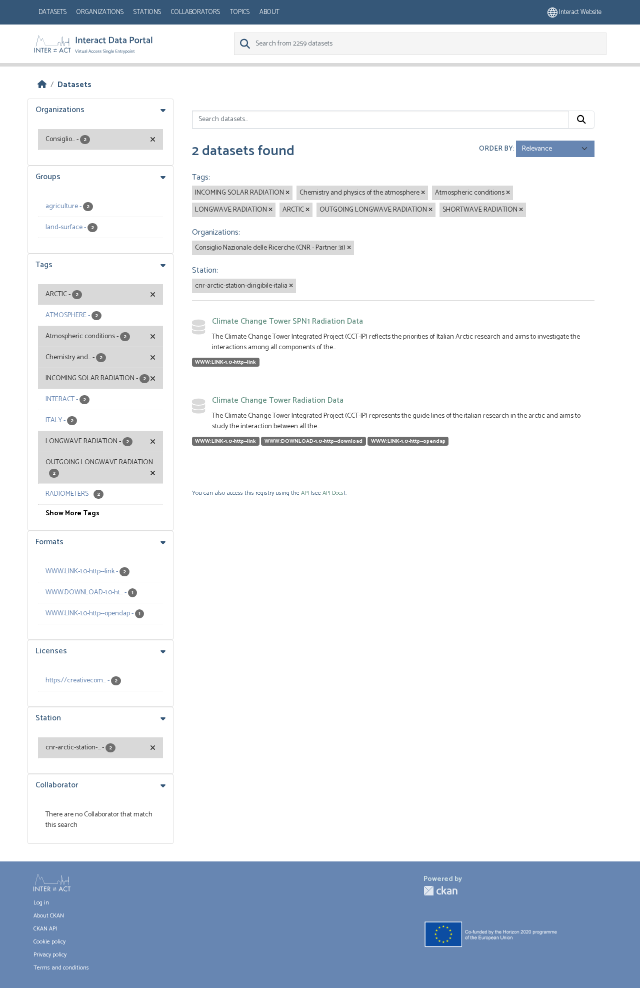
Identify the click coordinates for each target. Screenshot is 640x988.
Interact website (580, 12)
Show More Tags (73, 513)
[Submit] (581, 120)
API (305, 493)
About (270, 12)
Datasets (52, 12)
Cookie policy (50, 941)
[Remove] (288, 193)
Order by (496, 149)
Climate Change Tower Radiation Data (278, 400)
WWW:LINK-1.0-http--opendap (408, 441)
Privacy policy (50, 954)
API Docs (333, 493)
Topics (240, 12)
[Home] (42, 85)
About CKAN (49, 915)
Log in (41, 902)
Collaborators (195, 12)
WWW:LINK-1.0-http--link (225, 362)
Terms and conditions (61, 967)
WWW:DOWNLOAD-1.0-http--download (313, 441)
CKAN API (45, 928)
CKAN (441, 890)
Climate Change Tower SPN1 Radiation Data (287, 321)
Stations (147, 12)
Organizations (100, 12)
